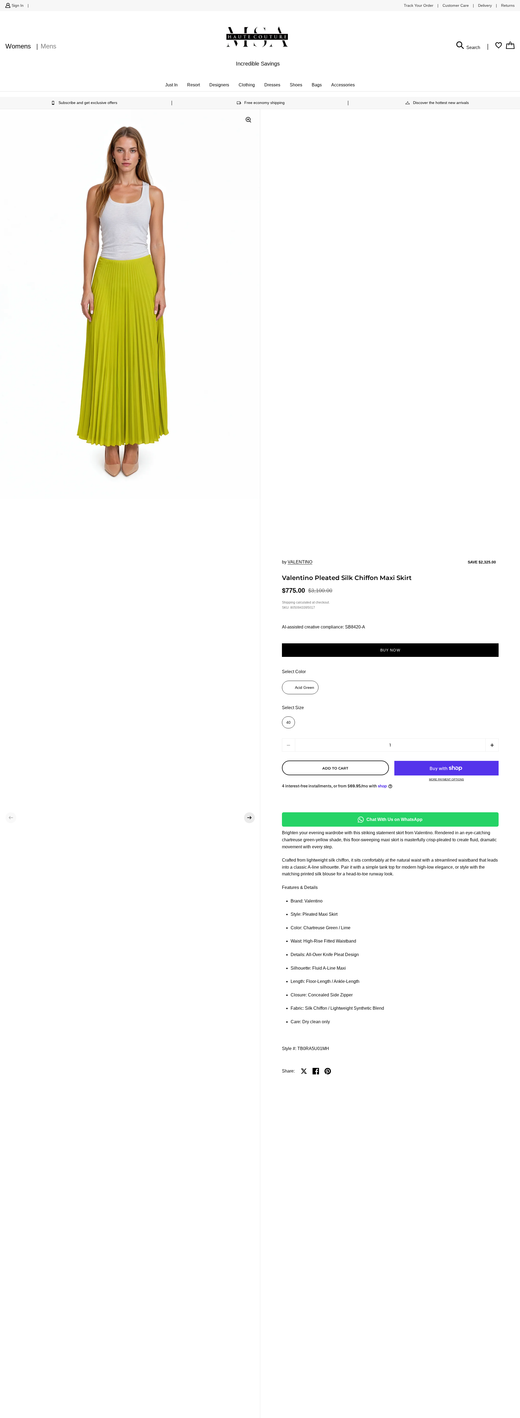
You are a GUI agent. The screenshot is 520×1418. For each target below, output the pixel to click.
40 (288, 722)
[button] (10, 817)
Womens (18, 46)
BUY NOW (390, 650)
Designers (219, 85)
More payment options (446, 779)
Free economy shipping (264, 102)
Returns (508, 5)
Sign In (18, 5)
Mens (48, 46)
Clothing (247, 85)
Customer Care (456, 5)
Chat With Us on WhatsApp (394, 819)
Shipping (288, 602)
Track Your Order (418, 5)
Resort (193, 85)
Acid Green (304, 687)
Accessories (343, 85)
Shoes (296, 85)
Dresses (272, 85)
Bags (317, 85)
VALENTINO (300, 562)
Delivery (485, 5)
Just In (171, 85)
